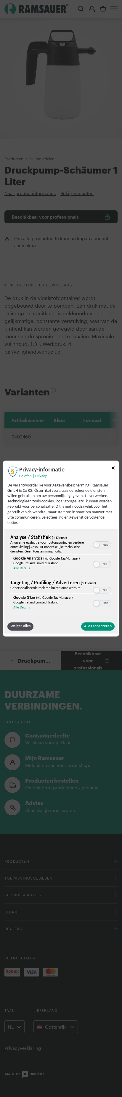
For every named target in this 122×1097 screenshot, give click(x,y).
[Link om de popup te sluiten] (113, 469)
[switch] (102, 544)
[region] (61, 574)
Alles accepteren (98, 626)
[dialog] (61, 549)
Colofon (25, 476)
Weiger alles (20, 626)
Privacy (41, 476)
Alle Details (21, 568)
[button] (96, 544)
